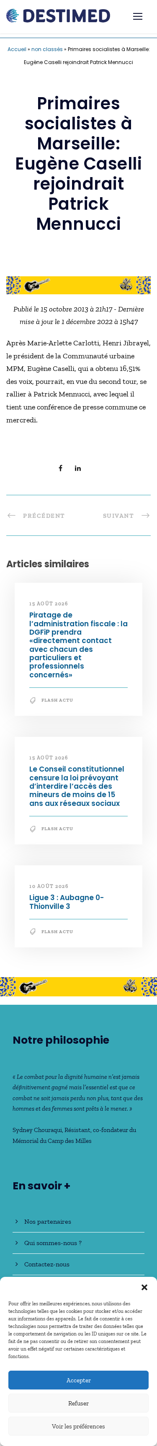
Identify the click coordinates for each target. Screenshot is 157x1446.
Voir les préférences (78, 1426)
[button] (144, 1287)
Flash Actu (57, 700)
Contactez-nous (46, 1264)
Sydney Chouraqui (37, 1130)
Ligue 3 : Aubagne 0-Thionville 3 (66, 902)
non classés (47, 49)
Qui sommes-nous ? (53, 1243)
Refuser (78, 1403)
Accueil (17, 49)
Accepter (79, 1380)
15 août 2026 (48, 604)
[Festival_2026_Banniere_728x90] (78, 284)
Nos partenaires (47, 1221)
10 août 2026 (48, 886)
